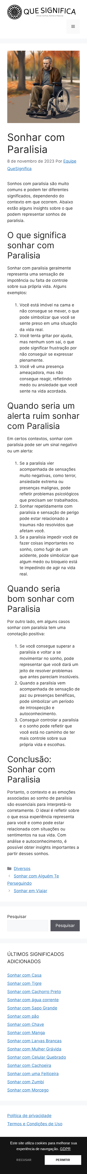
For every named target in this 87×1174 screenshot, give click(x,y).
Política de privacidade (29, 1115)
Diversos (22, 868)
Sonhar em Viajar (30, 890)
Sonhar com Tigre (24, 983)
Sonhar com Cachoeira (29, 1065)
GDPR (65, 1149)
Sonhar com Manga (26, 1032)
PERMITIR (63, 1160)
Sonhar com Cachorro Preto (34, 991)
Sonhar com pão (23, 1016)
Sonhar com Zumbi (25, 1081)
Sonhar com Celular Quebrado (36, 1057)
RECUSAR (23, 1160)
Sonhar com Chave (25, 1024)
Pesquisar (16, 916)
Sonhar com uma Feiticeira (33, 1073)
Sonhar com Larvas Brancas (34, 1040)
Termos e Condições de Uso (34, 1123)
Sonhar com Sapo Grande (32, 1008)
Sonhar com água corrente (33, 999)
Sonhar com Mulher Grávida (34, 1049)
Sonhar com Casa (24, 975)
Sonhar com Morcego (28, 1090)
